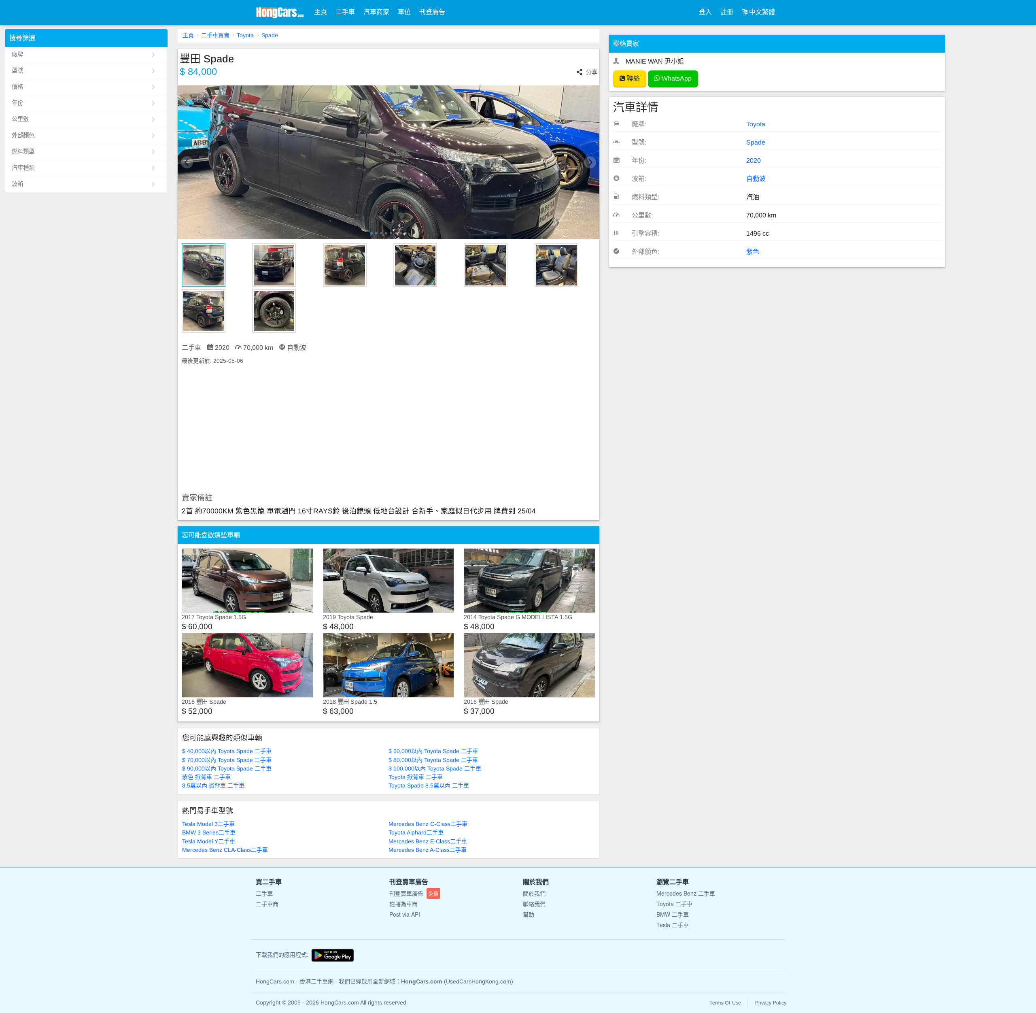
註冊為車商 (403, 904)
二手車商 (267, 904)
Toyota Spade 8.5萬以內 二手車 (428, 785)
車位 (404, 12)
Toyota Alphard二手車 (416, 832)
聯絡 (632, 78)
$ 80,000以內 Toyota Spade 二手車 (433, 760)
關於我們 (534, 893)
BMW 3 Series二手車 (209, 832)
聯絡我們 (534, 904)
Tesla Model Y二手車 (208, 841)
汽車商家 (376, 12)
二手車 (345, 12)
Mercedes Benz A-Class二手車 (427, 850)
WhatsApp (676, 78)
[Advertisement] (389, 429)
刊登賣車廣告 (414, 893)
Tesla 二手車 (672, 925)
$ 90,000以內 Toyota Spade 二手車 (227, 768)
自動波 (756, 178)
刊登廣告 (432, 12)
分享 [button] (591, 72)
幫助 (528, 914)
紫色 (752, 251)
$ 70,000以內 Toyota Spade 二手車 (227, 760)
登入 (705, 12)
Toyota (245, 35)
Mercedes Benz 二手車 (685, 893)
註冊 (726, 12)
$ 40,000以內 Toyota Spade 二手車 (227, 751)
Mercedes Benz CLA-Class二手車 (225, 850)
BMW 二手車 (672, 914)
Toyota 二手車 (674, 904)
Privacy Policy (770, 1003)
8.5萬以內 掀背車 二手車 (213, 785)
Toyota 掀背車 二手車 (415, 777)
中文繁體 (761, 12)
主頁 (320, 12)
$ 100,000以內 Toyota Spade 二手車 (434, 768)
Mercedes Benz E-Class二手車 (427, 841)
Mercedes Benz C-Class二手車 (427, 824)
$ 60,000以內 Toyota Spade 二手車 (433, 751)
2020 (753, 160)
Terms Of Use (725, 1003)
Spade (269, 35)
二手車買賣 (215, 35)
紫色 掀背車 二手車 (206, 777)
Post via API (404, 914)
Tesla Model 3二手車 (208, 824)
